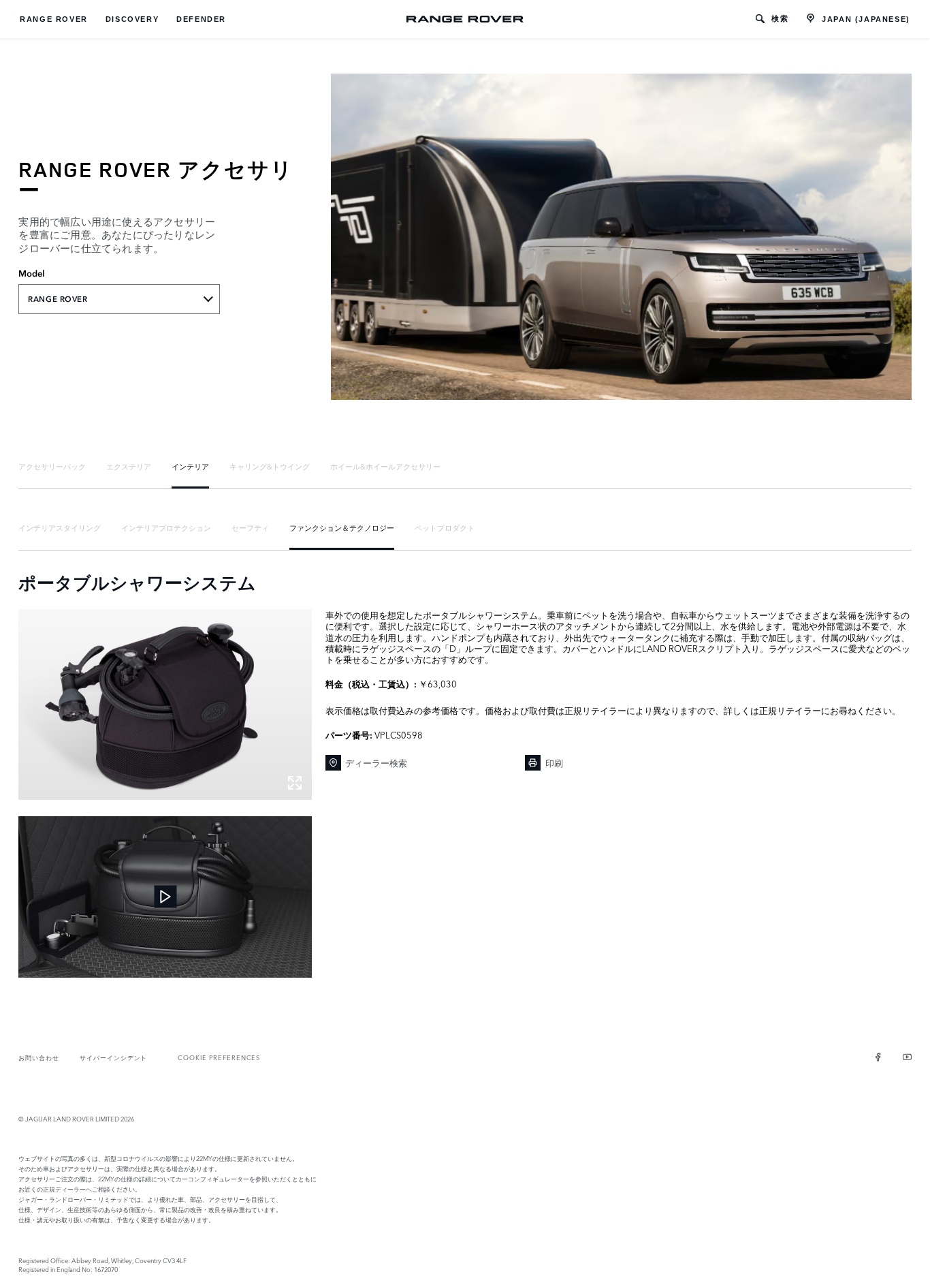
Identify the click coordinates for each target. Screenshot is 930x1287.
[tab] (52, 466)
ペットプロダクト (445, 527)
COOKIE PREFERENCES (219, 1057)
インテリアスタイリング (59, 527)
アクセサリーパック (52, 466)
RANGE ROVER (54, 19)
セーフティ (250, 527)
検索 (779, 18)
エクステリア (128, 466)
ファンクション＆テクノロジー (341, 527)
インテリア (190, 466)
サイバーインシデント (113, 1057)
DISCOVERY (132, 19)
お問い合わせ (38, 1057)
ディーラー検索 (376, 762)
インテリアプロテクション (166, 527)
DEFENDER (201, 19)
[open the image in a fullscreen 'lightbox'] (164, 704)
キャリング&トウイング (269, 466)
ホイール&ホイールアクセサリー (385, 466)
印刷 (554, 762)
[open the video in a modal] (164, 897)
